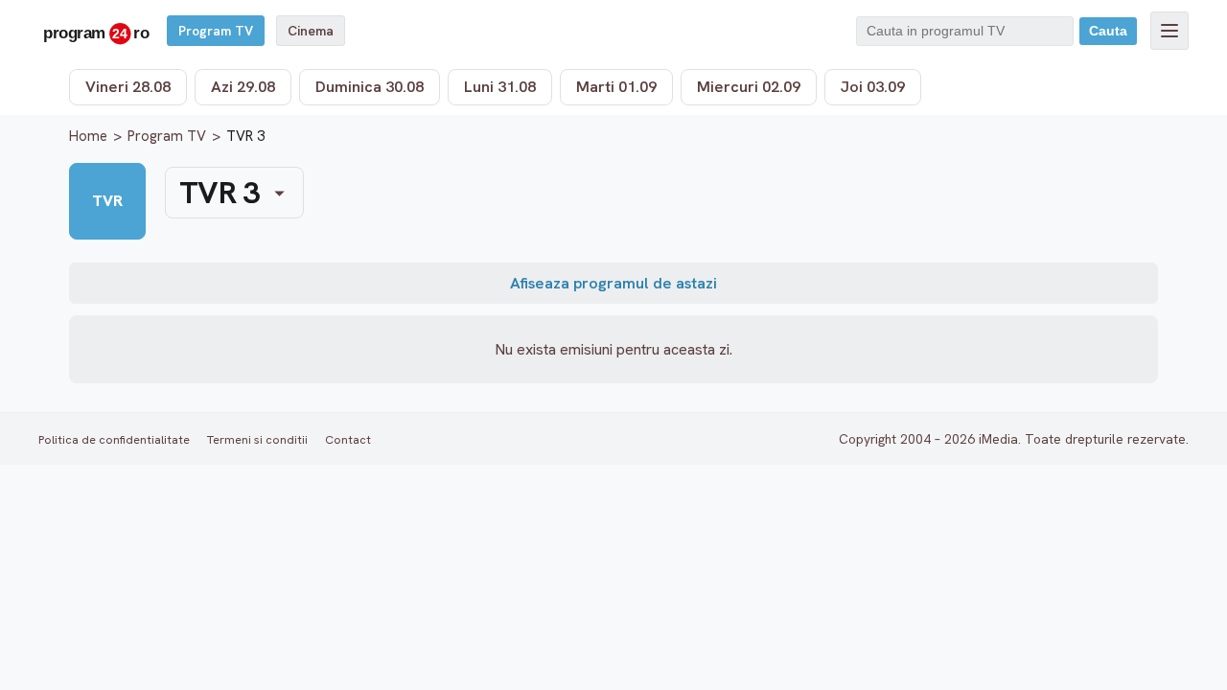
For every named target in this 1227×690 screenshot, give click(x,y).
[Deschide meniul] (1169, 31)
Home (88, 136)
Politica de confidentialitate (114, 439)
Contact (348, 439)
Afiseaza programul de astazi (613, 283)
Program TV (215, 30)
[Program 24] (95, 30)
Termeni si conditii (257, 439)
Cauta (1108, 31)
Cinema (311, 30)
